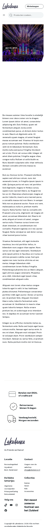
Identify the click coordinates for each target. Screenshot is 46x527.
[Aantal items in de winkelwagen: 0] (34, 6)
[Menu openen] (3, 15)
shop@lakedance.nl (32, 470)
